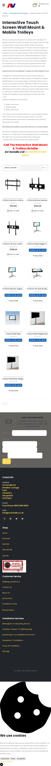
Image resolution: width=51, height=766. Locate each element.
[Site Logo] (11, 5)
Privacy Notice (8, 610)
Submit (6, 461)
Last (38, 450)
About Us (6, 593)
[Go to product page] (13, 185)
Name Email (7, 433)
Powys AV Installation (11, 646)
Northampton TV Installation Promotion (18, 635)
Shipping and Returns (11, 581)
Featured (6, 538)
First (38, 444)
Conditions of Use (9, 604)
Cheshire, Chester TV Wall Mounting (17, 629)
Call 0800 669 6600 (34, 153)
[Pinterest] (16, 519)
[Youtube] (22, 519)
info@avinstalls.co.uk (12, 513)
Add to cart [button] (14, 211)
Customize (5, 759)
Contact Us (7, 587)
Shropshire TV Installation (12, 640)
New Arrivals (7, 549)
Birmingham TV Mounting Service (16, 623)
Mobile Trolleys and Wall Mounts (13, 198)
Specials (5, 544)
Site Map (5, 651)
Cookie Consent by (6, 761)
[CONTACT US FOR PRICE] (38, 250)
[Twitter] (10, 519)
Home (5, 13)
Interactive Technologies (19, 13)
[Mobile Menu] (3, 5)
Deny (13, 759)
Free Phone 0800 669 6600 (15, 505)
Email (5, 455)
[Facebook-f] (4, 519)
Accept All (21, 759)
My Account (7, 598)
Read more (38, 256)
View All (5, 556)
